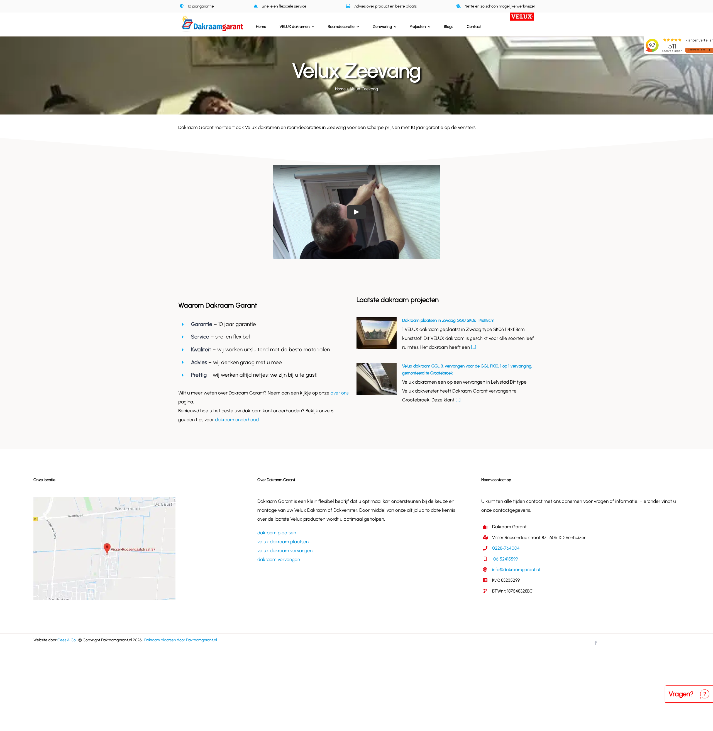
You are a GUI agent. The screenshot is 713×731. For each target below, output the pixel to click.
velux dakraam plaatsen (283, 541)
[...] (473, 347)
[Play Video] (356, 212)
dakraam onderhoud (237, 419)
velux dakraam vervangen (284, 550)
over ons (339, 393)
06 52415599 (505, 559)
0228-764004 (506, 548)
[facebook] (596, 643)
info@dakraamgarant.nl (516, 569)
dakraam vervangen (278, 559)
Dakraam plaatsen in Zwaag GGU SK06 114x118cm (448, 320)
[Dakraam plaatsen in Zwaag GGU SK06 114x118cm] (376, 333)
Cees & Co (66, 640)
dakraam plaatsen (276, 532)
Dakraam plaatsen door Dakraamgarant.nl (180, 640)
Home (340, 88)
